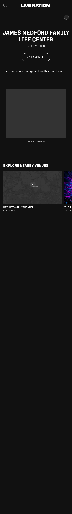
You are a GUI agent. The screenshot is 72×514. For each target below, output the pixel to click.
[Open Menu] (67, 5)
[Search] (5, 5)
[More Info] (66, 17)
